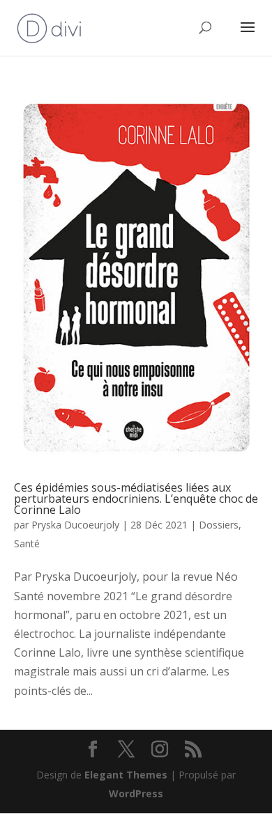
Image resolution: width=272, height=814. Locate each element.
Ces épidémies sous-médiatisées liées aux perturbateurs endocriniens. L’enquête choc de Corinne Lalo (136, 498)
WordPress (136, 793)
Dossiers (219, 524)
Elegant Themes (125, 774)
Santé (27, 543)
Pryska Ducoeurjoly (75, 524)
